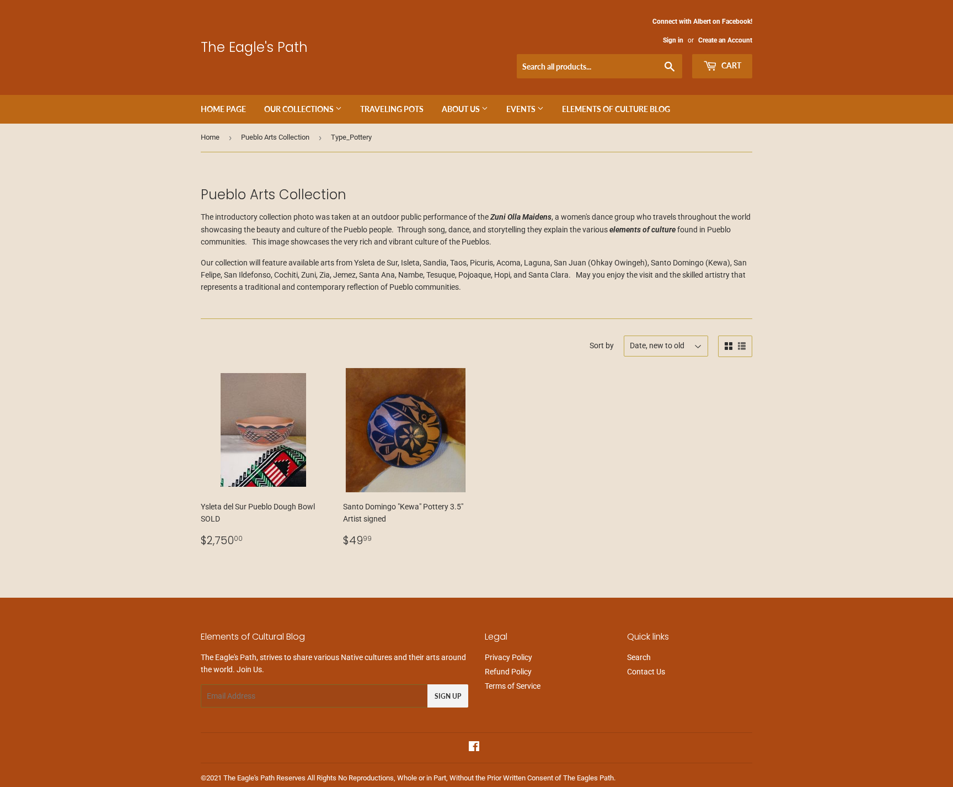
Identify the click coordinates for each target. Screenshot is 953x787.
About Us (461, 109)
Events (521, 109)
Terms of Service (512, 686)
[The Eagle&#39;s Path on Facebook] (474, 747)
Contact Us (646, 671)
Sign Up (448, 696)
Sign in (673, 40)
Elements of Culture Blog (616, 109)
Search (639, 657)
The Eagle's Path (254, 47)
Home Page (223, 109)
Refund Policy (508, 671)
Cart (730, 65)
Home (210, 137)
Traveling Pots (392, 109)
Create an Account (725, 40)
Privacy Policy (508, 657)
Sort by (602, 345)
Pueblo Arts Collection (275, 137)
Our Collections (299, 109)
